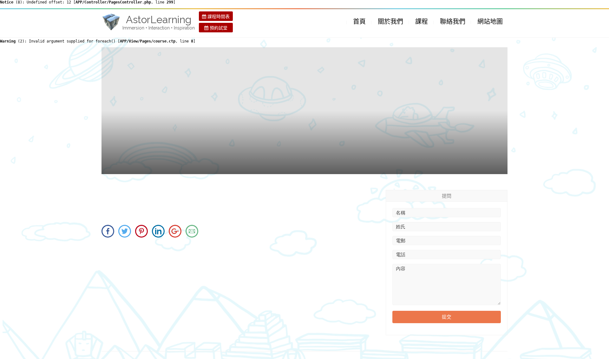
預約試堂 (217, 27)
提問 (446, 195)
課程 (421, 21)
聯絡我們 (452, 21)
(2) (12, 41)
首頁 (359, 21)
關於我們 (390, 21)
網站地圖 (490, 21)
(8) (11, 2)
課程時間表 (218, 16)
